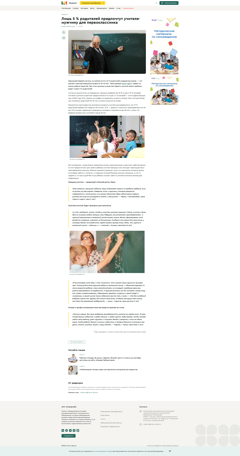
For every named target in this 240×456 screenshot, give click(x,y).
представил (126, 83)
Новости (65, 14)
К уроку (75, 8)
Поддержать (68, 436)
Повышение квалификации (91, 3)
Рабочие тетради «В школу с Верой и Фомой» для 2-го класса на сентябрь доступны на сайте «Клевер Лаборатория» (110, 359)
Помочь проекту (171, 3)
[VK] (63, 430)
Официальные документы (111, 423)
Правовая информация (110, 426)
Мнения (111, 8)
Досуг (92, 8)
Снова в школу (128, 8)
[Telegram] (66, 430)
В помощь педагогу (77, 342)
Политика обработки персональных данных (162, 445)
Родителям (105, 415)
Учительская (66, 8)
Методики (84, 8)
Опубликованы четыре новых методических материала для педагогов (109, 369)
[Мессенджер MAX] (77, 430)
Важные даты (102, 8)
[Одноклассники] (74, 430)
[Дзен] (70, 430)
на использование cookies (102, 451)
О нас (118, 8)
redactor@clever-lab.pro (89, 392)
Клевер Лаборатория (68, 26)
